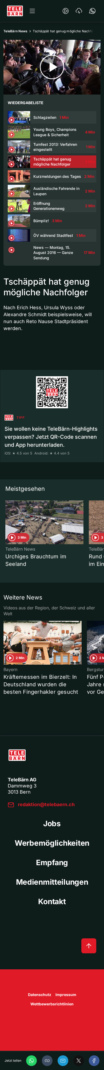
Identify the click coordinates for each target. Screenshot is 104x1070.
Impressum (65, 994)
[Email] (63, 1060)
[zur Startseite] (14, 11)
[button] (47, 1060)
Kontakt (52, 901)
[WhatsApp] (31, 1060)
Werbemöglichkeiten (52, 843)
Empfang (52, 862)
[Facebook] (94, 1060)
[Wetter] (79, 11)
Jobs (52, 823)
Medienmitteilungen (52, 882)
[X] (78, 1060)
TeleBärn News (15, 31)
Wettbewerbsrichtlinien (52, 1004)
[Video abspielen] (52, 67)
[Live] (65, 11)
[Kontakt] (92, 11)
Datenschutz (39, 994)
